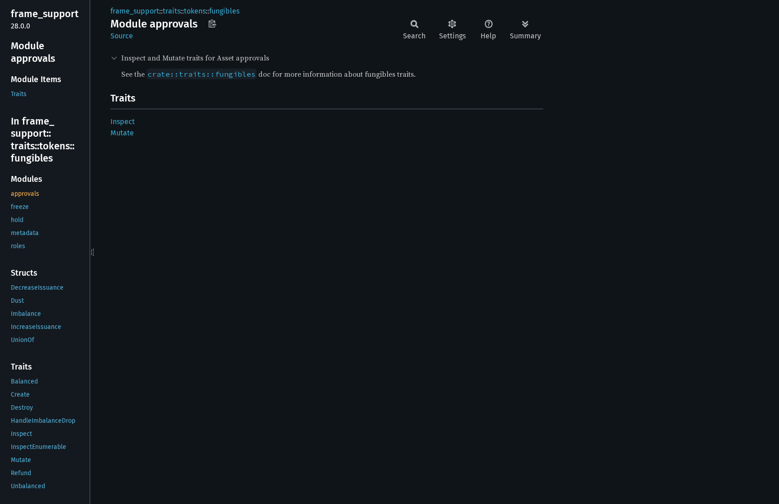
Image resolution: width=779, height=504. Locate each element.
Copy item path (212, 23)
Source (121, 36)
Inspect (122, 121)
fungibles (224, 11)
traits (171, 11)
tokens (195, 11)
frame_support (134, 11)
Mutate (122, 133)
